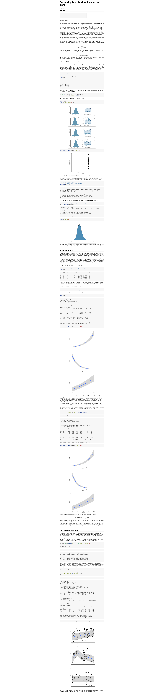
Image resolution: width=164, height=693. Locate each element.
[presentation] (67, 38)
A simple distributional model (67, 14)
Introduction (64, 13)
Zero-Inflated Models (66, 16)
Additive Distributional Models (67, 17)
